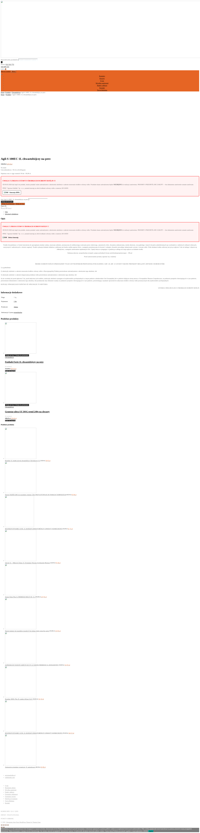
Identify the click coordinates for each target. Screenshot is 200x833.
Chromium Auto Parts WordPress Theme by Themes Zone (23, 822)
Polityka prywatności (11, 799)
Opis (6, 212)
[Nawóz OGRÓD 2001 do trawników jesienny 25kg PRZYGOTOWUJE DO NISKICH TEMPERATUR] (20, 492)
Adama (16, 307)
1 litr (15, 301)
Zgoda (151, 831)
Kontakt (102, 88)
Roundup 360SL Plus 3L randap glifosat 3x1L (18, 699)
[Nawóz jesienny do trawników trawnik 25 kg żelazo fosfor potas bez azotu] (20, 629)
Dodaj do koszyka (7, 201)
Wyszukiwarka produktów (9, 60)
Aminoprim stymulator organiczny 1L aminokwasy (20, 767)
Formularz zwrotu (10, 796)
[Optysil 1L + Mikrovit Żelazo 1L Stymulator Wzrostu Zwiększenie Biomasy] (20, 560)
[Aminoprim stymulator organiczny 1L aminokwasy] (20, 765)
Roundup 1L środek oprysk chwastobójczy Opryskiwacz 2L (22, 460)
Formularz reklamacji (11, 794)
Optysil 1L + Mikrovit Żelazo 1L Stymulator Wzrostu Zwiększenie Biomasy (27, 563)
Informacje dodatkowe (11, 214)
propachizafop (18, 312)
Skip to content (6, 71)
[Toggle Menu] (1, 74)
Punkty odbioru (102, 85)
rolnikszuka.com (10, 777)
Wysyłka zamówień (102, 83)
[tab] (102, 212)
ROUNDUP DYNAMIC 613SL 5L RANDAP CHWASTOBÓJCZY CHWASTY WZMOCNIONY (34, 733)
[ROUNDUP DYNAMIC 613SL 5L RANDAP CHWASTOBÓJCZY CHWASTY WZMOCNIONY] (20, 731)
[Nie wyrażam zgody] (154, 831)
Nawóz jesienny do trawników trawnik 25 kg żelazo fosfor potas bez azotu (27, 631)
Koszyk (102, 78)
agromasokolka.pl (10, 775)
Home (2, 92)
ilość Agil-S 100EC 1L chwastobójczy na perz (14, 199)
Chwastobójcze (16, 92)
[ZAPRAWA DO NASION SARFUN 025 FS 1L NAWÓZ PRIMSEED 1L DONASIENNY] (20, 663)
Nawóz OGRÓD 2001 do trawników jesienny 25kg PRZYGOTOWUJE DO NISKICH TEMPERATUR (35, 495)
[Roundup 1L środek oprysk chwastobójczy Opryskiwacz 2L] (20, 458)
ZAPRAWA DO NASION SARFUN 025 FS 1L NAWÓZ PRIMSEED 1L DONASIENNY (32, 665)
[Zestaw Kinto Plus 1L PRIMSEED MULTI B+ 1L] (20, 595)
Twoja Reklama (102, 90)
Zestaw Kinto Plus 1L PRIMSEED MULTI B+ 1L (20, 597)
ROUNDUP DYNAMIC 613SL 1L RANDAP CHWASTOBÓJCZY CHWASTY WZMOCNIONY (34, 529)
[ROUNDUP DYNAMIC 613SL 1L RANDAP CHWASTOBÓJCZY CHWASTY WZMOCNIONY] (19, 526)
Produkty (102, 76)
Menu (13, 71)
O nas (102, 81)
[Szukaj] (1, 62)
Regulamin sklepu (10, 788)
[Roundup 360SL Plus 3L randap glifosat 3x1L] (20, 697)
